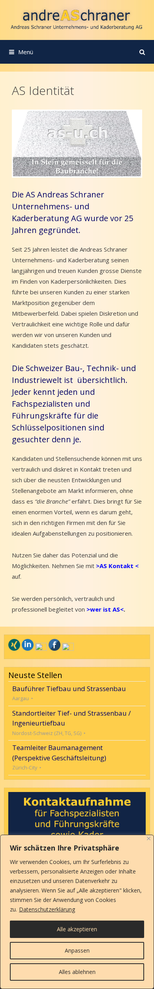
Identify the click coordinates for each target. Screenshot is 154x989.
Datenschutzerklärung (47, 909)
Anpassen (77, 950)
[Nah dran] (148, 838)
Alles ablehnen (77, 972)
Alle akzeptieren (77, 929)
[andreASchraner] (77, 19)
